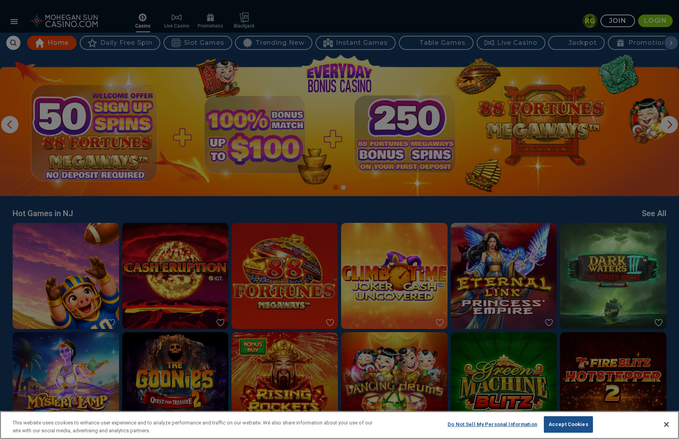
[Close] (666, 424)
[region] (339, 425)
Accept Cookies (568, 424)
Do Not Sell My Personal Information (492, 424)
